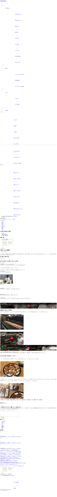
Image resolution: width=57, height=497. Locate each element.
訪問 (2, 428)
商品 (2, 228)
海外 (2, 225)
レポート (3, 224)
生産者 (3, 222)
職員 (2, 427)
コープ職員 (3, 226)
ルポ (2, 229)
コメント (2, 416)
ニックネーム (2, 410)
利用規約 (14, 488)
